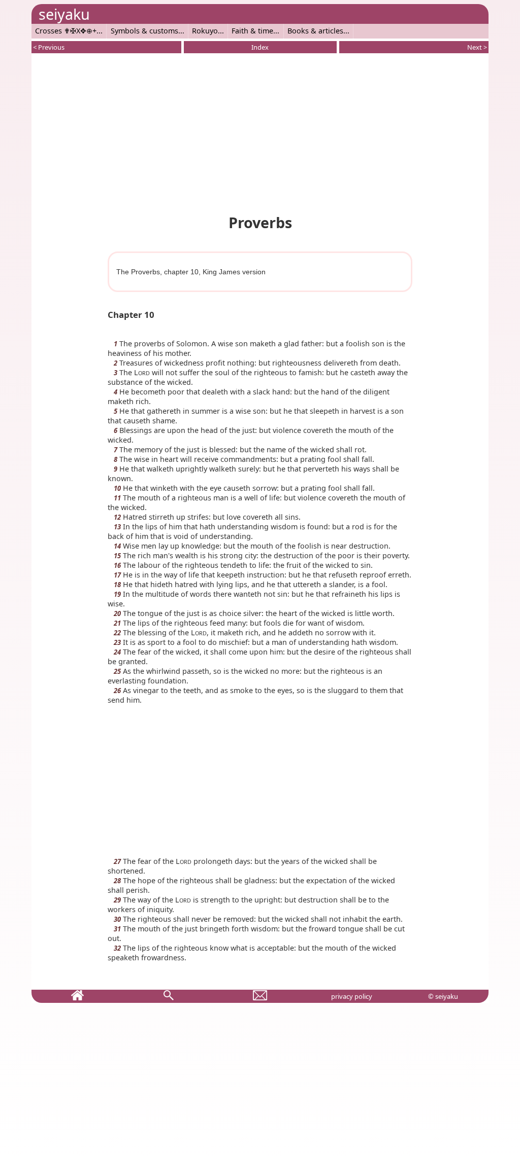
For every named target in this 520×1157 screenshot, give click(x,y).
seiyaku (64, 14)
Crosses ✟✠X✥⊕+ (65, 30)
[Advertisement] (260, 132)
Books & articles (315, 30)
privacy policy (351, 996)
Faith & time (252, 30)
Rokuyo (205, 30)
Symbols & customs (144, 30)
